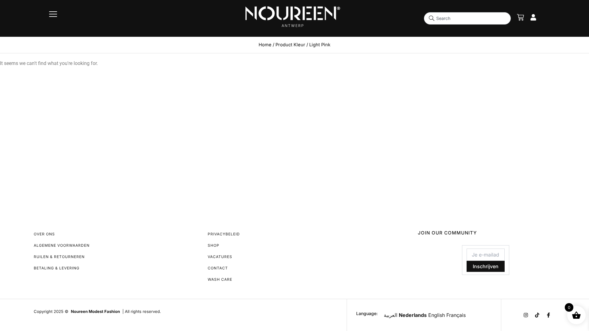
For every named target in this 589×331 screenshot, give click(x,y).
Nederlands (413, 315)
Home (265, 45)
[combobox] (467, 18)
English (436, 315)
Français (456, 315)
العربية (390, 315)
